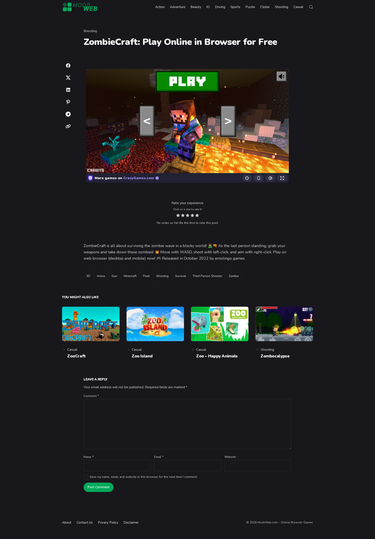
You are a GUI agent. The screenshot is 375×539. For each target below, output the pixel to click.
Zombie (234, 276)
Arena (101, 276)
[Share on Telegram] (68, 114)
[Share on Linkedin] (68, 90)
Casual (72, 349)
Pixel (146, 276)
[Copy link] (68, 126)
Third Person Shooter (207, 276)
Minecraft (130, 276)
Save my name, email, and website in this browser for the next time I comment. (143, 477)
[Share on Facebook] (68, 65)
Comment (91, 396)
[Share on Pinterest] (68, 102)
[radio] (178, 216)
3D (88, 276)
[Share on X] (68, 78)
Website (230, 457)
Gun (114, 276)
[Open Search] (311, 7)
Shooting (90, 31)
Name (89, 457)
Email (158, 457)
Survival (180, 276)
